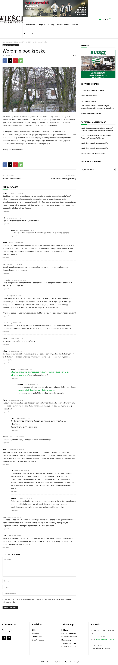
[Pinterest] (15, 60)
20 (75, 55)
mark (83, 128)
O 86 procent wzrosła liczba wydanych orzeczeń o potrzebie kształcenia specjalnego (97, 107)
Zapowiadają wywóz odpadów (97, 143)
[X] (10, 60)
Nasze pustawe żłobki (89, 96)
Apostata (14, 230)
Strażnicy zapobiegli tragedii (91, 113)
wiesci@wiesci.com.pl (105, 639)
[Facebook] (95, 19)
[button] (107, 19)
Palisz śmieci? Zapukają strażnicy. (63, 179)
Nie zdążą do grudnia (88, 101)
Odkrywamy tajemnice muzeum (92, 90)
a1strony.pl (75, 662)
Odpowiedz (6, 211)
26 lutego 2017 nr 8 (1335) (22, 42)
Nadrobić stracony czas (12, 179)
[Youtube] (100, 19)
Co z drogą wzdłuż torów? (96, 153)
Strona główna (7, 42)
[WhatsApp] (20, 60)
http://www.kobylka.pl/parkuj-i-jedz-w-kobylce (36, 390)
